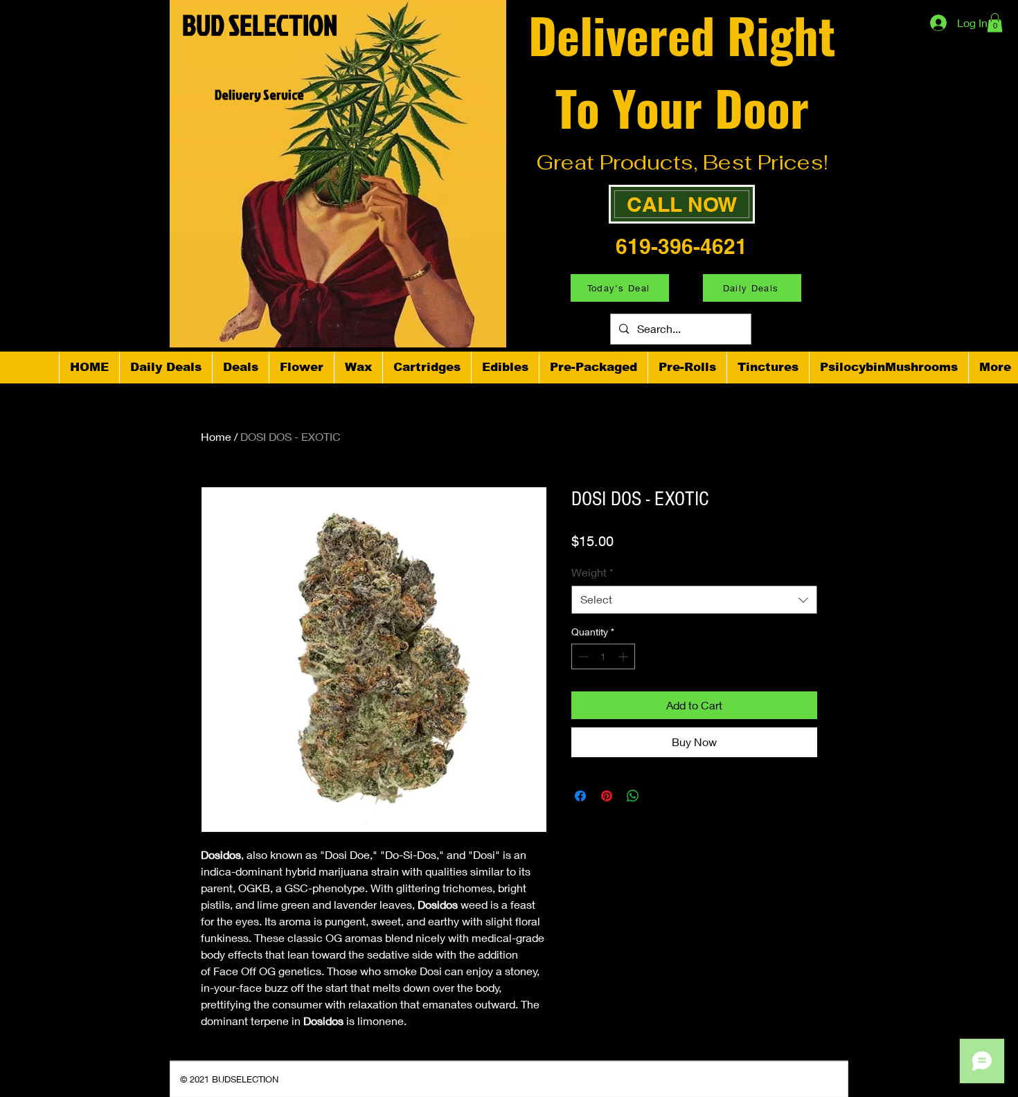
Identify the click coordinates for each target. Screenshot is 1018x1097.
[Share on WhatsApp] (633, 796)
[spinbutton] (603, 656)
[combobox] (694, 599)
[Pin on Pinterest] (606, 796)
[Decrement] (582, 656)
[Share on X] (659, 796)
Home (216, 436)
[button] (995, 22)
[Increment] (624, 656)
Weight (592, 572)
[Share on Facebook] (580, 796)
